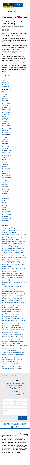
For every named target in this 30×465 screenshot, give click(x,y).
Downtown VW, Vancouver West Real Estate (13, 268)
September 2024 (6, 134)
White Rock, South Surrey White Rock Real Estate (14, 365)
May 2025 (5, 120)
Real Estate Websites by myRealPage (18, 424)
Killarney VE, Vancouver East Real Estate (12, 300)
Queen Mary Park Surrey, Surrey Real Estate (13, 327)
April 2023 (5, 164)
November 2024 (6, 130)
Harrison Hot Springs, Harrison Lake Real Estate (14, 291)
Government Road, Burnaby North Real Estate (14, 281)
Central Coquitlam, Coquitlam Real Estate (12, 250)
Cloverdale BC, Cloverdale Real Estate (11, 261)
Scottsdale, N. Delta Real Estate (10, 331)
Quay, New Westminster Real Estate (11, 325)
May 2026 (5, 98)
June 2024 (5, 139)
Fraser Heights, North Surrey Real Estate (12, 275)
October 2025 (6, 111)
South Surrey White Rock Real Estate (11, 338)
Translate (19, 13)
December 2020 (6, 215)
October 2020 (6, 216)
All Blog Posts (5, 80)
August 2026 (5, 93)
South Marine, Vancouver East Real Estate (13, 334)
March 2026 (5, 102)
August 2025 (5, 114)
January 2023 (5, 170)
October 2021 (5, 197)
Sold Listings (5, 86)
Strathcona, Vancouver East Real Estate (12, 341)
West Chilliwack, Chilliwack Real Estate (12, 359)
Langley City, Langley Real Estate (10, 307)
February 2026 (6, 104)
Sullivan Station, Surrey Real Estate (11, 343)
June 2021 (4, 204)
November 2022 (6, 173)
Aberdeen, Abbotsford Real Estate (11, 229)
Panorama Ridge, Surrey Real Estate (11, 323)
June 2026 (5, 96)
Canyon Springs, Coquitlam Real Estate (12, 245)
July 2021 (4, 202)
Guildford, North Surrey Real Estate (11, 289)
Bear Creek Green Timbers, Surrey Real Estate (14, 234)
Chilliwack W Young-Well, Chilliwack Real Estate (14, 257)
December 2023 (6, 150)
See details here (15, 35)
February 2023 (6, 168)
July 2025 (4, 116)
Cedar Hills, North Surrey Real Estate (11, 247)
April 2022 (5, 186)
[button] (18, 5)
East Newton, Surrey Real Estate (10, 272)
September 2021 (6, 198)
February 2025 (6, 125)
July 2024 (4, 138)
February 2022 (6, 189)
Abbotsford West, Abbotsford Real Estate (13, 227)
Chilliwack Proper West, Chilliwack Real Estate (13, 255)
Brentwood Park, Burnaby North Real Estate (13, 238)
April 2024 (5, 143)
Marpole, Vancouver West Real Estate (12, 311)
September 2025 (6, 112)
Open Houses (5, 84)
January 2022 (5, 191)
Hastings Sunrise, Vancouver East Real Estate (13, 293)
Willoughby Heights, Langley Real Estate (12, 368)
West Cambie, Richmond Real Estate (11, 358)
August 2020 (5, 220)
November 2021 (6, 195)
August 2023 (5, 157)
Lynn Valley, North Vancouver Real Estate (12, 309)
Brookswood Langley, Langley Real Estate (12, 243)
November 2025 (6, 109)
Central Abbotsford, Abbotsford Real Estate (13, 248)
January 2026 (5, 105)
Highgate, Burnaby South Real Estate (11, 297)
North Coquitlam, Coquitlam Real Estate (12, 318)
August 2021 (5, 200)
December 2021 (6, 193)
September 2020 (6, 218)
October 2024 (6, 132)
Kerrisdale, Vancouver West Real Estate (12, 298)
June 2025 (5, 118)
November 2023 (6, 152)
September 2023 (6, 155)
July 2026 (4, 95)
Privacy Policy (7, 424)
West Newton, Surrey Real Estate (10, 361)
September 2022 (6, 177)
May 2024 (5, 141)
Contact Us (19, 5)
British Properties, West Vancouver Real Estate (14, 241)
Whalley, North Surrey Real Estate (10, 363)
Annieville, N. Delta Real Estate (10, 232)
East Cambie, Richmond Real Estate (11, 270)
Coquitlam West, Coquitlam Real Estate (12, 263)
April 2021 (4, 207)
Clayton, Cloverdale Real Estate (10, 259)
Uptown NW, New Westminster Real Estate (13, 354)
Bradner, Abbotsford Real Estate (10, 236)
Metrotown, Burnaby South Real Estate (12, 315)
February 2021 (6, 211)
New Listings (5, 82)
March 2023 (5, 166)
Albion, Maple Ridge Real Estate (10, 230)
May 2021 (4, 206)
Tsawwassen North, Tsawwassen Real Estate (13, 352)
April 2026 (5, 100)
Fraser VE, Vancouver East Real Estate (12, 277)
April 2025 (5, 121)
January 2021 (5, 213)
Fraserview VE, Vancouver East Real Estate (13, 279)
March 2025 (5, 123)
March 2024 (5, 145)
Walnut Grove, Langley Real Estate (11, 356)
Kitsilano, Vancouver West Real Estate (12, 306)
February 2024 (6, 146)
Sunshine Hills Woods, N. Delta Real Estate (12, 349)
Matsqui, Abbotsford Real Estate (10, 313)
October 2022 (6, 175)
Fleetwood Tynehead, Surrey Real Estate (15, 28)
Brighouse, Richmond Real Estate (10, 239)
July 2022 (4, 180)
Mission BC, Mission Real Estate (10, 316)
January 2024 (6, 148)
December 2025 (6, 107)
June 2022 (5, 182)
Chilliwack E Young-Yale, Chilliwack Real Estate (14, 252)
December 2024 (6, 129)
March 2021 (5, 209)
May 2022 (4, 184)
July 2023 (4, 159)
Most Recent (5, 91)
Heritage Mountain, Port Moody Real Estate (13, 295)
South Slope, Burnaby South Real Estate (12, 336)
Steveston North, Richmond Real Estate (12, 340)
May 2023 (4, 163)
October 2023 (6, 154)
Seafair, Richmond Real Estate (9, 332)
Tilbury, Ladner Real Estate (9, 350)
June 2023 (5, 161)
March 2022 (5, 188)
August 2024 (5, 136)
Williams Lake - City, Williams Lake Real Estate (13, 366)
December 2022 (6, 172)
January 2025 (5, 127)
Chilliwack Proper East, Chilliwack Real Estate (13, 254)
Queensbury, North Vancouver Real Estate (13, 329)
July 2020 (4, 222)
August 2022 (5, 179)
